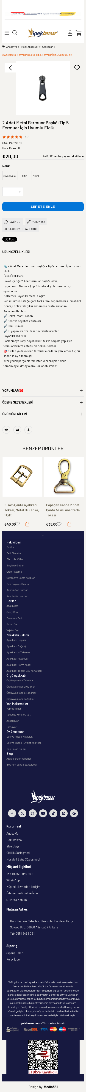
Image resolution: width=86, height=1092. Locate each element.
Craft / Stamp (14, 571)
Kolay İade (13, 959)
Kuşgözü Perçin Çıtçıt (18, 714)
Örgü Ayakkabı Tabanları (20, 680)
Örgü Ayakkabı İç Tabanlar (21, 692)
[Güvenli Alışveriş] (43, 1029)
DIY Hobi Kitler (14, 559)
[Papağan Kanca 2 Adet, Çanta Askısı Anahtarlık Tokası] (64, 477)
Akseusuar (12, 720)
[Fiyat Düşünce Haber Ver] (28, 430)
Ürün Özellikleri (16, 252)
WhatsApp (13, 880)
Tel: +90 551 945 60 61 (20, 874)
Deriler (10, 547)
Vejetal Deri (12, 630)
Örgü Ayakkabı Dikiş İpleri (21, 686)
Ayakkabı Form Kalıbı (18, 664)
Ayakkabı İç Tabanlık (18, 652)
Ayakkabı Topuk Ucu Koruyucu (24, 670)
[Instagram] (33, 813)
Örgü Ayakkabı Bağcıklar (20, 698)
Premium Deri (14, 618)
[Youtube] (43, 813)
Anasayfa (12, 833)
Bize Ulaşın (13, 846)
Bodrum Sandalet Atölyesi (21, 764)
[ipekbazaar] (43, 32)
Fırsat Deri (12, 624)
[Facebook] (12, 813)
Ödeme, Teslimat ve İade (22, 893)
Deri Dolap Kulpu (15, 748)
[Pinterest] (64, 813)
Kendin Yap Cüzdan (17, 589)
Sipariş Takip (14, 953)
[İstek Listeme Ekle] (6, 430)
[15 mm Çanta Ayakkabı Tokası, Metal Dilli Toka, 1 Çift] (22, 477)
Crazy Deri (12, 611)
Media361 (51, 1087)
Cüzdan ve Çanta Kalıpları (20, 577)
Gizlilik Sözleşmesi (18, 853)
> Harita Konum (16, 900)
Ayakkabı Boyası (16, 639)
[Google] (74, 813)
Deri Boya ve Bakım (17, 583)
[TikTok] (53, 813)
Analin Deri (12, 605)
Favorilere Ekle (17, 524)
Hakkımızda (14, 840)
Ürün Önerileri (14, 414)
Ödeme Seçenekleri (17, 402)
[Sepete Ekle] (27, 524)
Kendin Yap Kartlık (16, 596)
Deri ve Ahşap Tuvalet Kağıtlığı (23, 742)
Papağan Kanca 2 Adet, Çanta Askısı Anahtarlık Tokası (63, 510)
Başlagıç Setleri (15, 565)
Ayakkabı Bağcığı (16, 646)
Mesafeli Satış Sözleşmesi (23, 859)
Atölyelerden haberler (18, 758)
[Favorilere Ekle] (76, 67)
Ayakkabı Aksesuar (17, 658)
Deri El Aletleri (14, 553)
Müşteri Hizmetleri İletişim (23, 887)
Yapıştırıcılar (13, 708)
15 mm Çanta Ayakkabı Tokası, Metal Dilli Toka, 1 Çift (21, 510)
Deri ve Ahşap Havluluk (19, 736)
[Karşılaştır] (17, 430)
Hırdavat (11, 726)
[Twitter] (22, 813)
